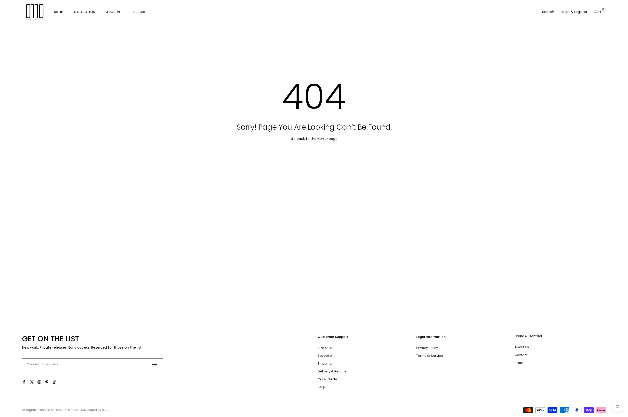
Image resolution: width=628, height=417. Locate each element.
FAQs (322, 387)
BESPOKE (138, 12)
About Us (522, 347)
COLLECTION (84, 12)
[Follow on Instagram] (39, 382)
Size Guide (326, 347)
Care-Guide (327, 379)
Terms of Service (429, 355)
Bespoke (325, 355)
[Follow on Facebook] (24, 382)
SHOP (58, 12)
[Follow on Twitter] (32, 382)
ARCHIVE (113, 12)
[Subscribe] (154, 364)
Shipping (325, 363)
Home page (327, 138)
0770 (66, 410)
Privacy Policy (427, 347)
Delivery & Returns (332, 371)
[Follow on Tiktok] (54, 382)
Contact (521, 355)
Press (519, 362)
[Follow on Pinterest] (47, 382)
